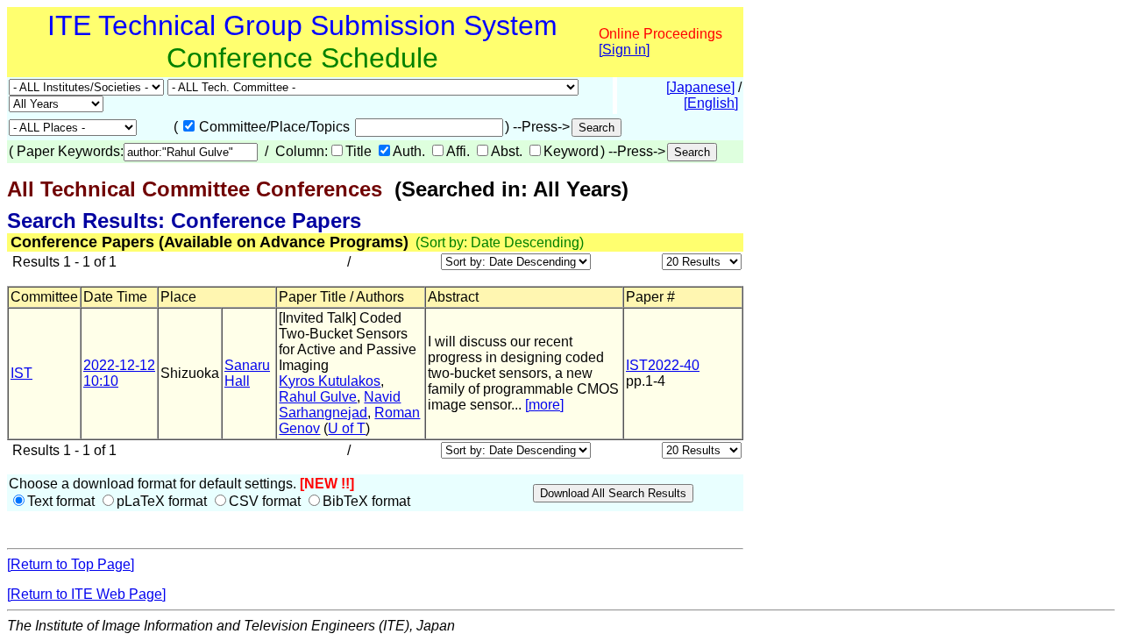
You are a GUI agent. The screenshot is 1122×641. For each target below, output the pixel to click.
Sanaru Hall (247, 373)
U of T (347, 428)
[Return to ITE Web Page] (86, 594)
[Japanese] (700, 87)
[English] (711, 103)
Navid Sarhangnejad (340, 404)
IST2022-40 (662, 365)
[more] (544, 404)
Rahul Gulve (318, 396)
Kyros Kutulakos (329, 381)
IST (21, 373)
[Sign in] (624, 49)
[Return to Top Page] (70, 564)
